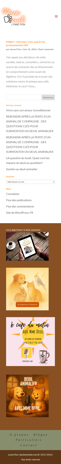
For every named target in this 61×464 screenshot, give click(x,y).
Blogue (41, 434)
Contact (29, 445)
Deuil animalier (46, 49)
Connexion (12, 193)
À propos (19, 434)
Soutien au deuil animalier (21, 169)
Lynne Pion (15, 49)
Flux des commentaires (20, 206)
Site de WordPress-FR (19, 212)
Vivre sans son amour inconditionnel (28, 110)
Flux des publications (19, 200)
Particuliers (29, 440)
